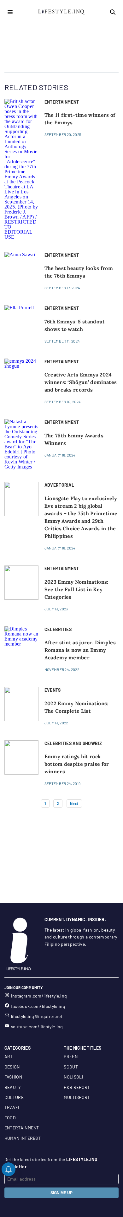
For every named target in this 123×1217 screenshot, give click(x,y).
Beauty (12, 1087)
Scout (71, 1066)
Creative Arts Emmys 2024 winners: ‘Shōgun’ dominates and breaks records (80, 382)
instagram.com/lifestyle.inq (39, 995)
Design (12, 1066)
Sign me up (61, 1193)
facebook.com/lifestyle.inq (38, 1006)
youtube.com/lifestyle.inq (37, 1026)
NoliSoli (73, 1076)
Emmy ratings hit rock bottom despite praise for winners (76, 764)
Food (10, 1117)
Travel (12, 1107)
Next (74, 803)
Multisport (77, 1097)
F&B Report (77, 1087)
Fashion (13, 1076)
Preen (71, 1056)
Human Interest (22, 1138)
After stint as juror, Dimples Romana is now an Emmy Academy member (80, 650)
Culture (14, 1097)
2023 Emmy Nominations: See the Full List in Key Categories (76, 589)
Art (8, 1056)
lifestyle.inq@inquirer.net (36, 1016)
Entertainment (21, 1127)
